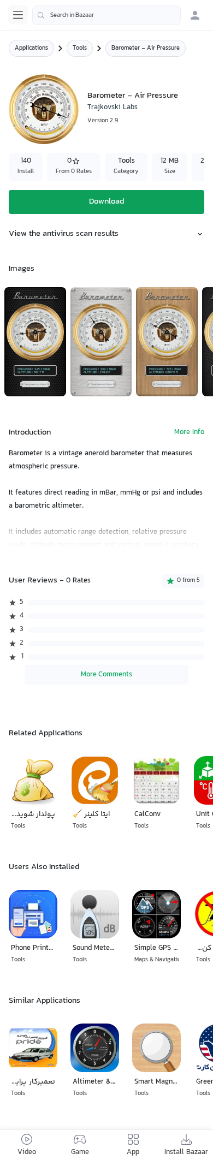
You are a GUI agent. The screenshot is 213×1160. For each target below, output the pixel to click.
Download (106, 202)
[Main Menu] (18, 15)
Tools (80, 48)
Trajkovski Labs (112, 108)
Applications (31, 48)
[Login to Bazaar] (195, 15)
